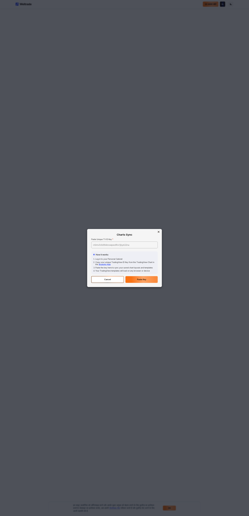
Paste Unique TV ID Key (101, 239)
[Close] (158, 232)
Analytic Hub (105, 264)
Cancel (107, 279)
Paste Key (141, 279)
